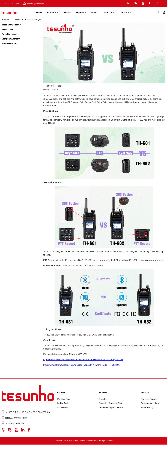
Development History (150, 403)
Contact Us (125, 12)
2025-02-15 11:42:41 (50, 90)
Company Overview (149, 399)
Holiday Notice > (9, 43)
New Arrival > (8, 29)
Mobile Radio (63, 403)
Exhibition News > (10, 34)
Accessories (63, 407)
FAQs (66, 12)
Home (39, 12)
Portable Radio (64, 399)
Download (103, 399)
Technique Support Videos (111, 407)
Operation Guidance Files (110, 403)
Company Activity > (11, 39)
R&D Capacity (147, 407)
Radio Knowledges (33, 19)
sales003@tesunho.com (35, 4)
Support (80, 12)
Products (52, 12)
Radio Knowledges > (11, 25)
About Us (108, 12)
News (94, 12)
